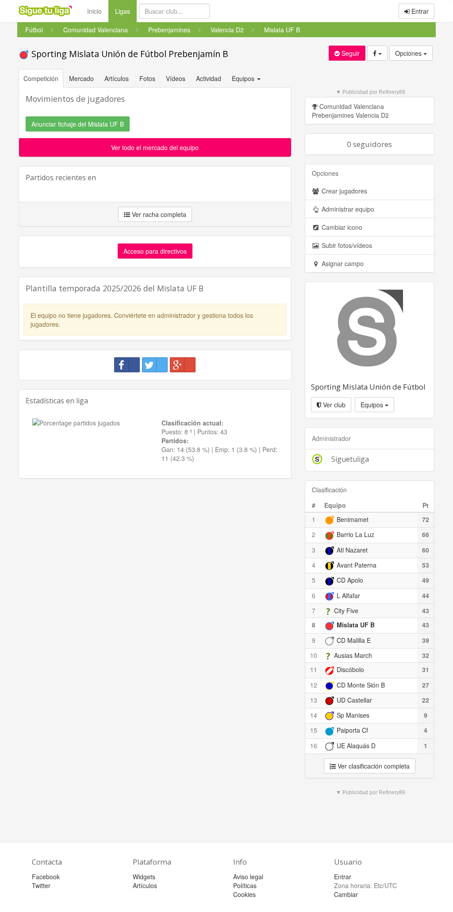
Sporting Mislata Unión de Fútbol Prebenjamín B (128, 54)
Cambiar (346, 894)
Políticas (245, 885)
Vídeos (175, 78)
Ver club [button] (333, 404)
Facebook (46, 876)
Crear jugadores (343, 190)
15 (313, 730)
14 (313, 715)
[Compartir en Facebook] (127, 364)
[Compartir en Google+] (183, 364)
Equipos (373, 404)
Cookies (244, 894)
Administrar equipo (347, 209)
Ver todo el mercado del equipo (155, 147)
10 (313, 655)
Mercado (81, 78)
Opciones (409, 53)
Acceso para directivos (155, 251)
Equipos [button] (244, 78)
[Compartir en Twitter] (155, 364)
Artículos (116, 78)
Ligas (126, 10)
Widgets (144, 876)
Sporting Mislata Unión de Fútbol (368, 387)
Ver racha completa (158, 214)
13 (313, 700)
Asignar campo (342, 263)
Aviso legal (248, 876)
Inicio (94, 11)
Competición (40, 78)
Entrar (419, 11)
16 (313, 745)
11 (313, 669)
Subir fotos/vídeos (346, 245)
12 (313, 684)
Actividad (208, 78)
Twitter (41, 885)
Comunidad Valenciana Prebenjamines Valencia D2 (350, 111)
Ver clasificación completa (373, 765)
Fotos (147, 78)
